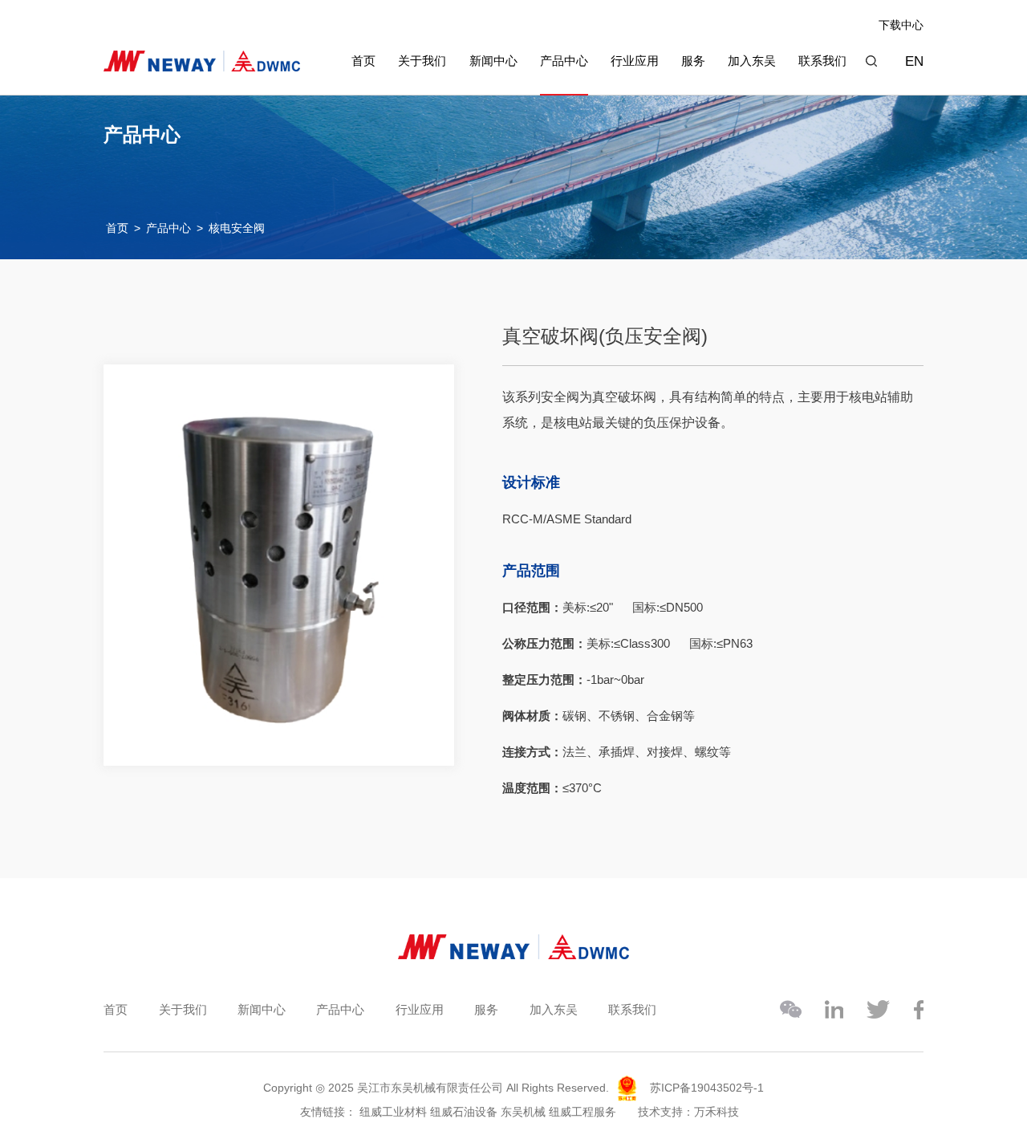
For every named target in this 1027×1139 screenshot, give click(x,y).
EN (914, 61)
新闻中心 (493, 60)
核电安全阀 (237, 228)
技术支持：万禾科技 (688, 1111)
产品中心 (564, 60)
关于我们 (422, 60)
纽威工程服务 (582, 1111)
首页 (363, 60)
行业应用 (635, 60)
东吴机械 (523, 1111)
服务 (693, 60)
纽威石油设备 (463, 1111)
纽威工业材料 (393, 1111)
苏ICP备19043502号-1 (707, 1087)
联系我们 (822, 60)
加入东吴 (752, 60)
